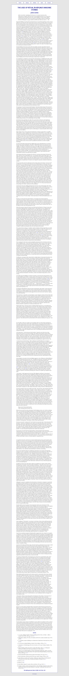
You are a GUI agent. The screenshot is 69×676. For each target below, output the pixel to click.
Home (20, 2)
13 (25, 368)
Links (42, 2)
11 (29, 363)
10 (48, 278)
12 (17, 367)
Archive (34, 2)
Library (27, 2)
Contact (49, 2)
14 (41, 561)
